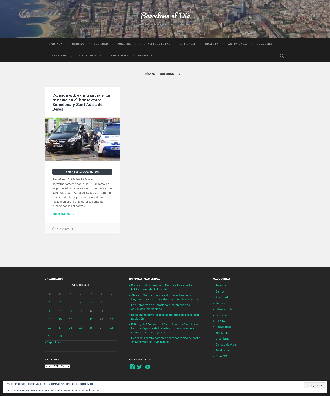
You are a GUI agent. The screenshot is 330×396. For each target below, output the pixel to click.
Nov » (57, 342)
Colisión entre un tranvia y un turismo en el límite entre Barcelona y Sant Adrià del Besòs (81, 102)
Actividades (238, 43)
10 (70, 310)
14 (111, 310)
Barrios (78, 43)
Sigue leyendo (68, 214)
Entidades (188, 43)
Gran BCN (145, 55)
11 (80, 310)
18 (80, 319)
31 (70, 336)
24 (70, 327)
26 (91, 327)
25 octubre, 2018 (66, 229)
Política (124, 43)
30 (60, 336)
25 (80, 327)
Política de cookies (90, 390)
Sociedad (101, 43)
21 (111, 319)
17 (70, 319)
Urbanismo (58, 55)
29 (49, 336)
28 (111, 327)
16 (60, 319)
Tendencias (120, 55)
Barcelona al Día (165, 15)
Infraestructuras (155, 43)
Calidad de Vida (88, 55)
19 (91, 319)
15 (49, 319)
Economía (264, 43)
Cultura (212, 43)
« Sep (48, 342)
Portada (56, 43)
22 (49, 327)
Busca (281, 56)
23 (60, 327)
